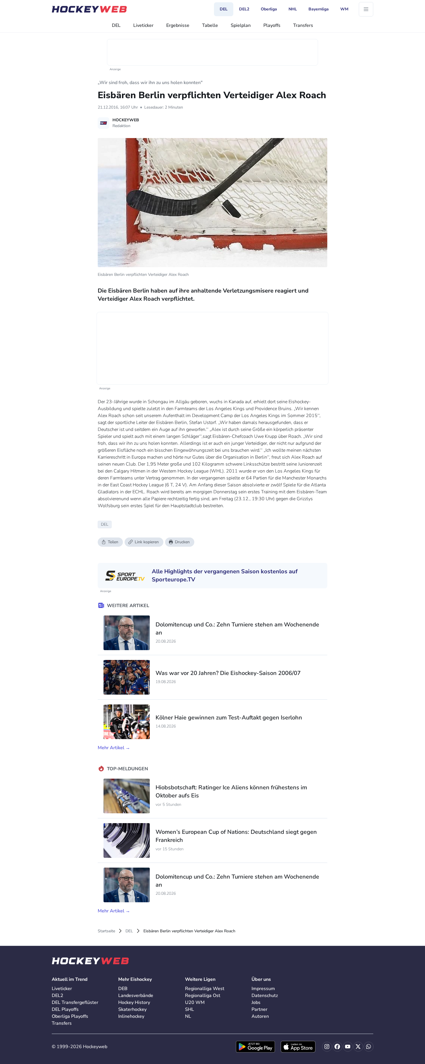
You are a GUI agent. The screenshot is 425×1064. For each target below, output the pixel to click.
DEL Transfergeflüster (75, 1002)
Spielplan (241, 25)
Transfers (303, 25)
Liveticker (143, 25)
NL (188, 1016)
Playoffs (271, 25)
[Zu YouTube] (347, 1046)
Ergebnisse (177, 25)
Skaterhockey (132, 1009)
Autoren (260, 1016)
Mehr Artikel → (114, 748)
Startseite (106, 931)
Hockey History (134, 1002)
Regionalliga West (204, 988)
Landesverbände (135, 995)
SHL (189, 1009)
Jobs (256, 1002)
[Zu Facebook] (337, 1046)
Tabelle (210, 25)
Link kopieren (147, 542)
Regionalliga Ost (202, 995)
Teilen (113, 542)
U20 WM (195, 1002)
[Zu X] (358, 1046)
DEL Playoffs (65, 1009)
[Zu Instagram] (327, 1046)
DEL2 (57, 995)
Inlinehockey (131, 1016)
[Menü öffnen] (366, 9)
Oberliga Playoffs (70, 1016)
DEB (123, 988)
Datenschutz (265, 995)
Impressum (263, 988)
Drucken (182, 542)
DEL (116, 25)
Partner (259, 1009)
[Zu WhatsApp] (368, 1046)
